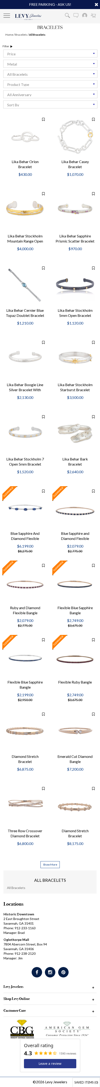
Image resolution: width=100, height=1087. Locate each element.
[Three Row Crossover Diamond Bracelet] (25, 805)
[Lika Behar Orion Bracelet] (25, 136)
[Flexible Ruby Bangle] (75, 657)
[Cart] (93, 15)
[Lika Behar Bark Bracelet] (75, 434)
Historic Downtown (18, 914)
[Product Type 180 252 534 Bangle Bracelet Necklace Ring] (50, 84)
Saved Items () (86, 1082)
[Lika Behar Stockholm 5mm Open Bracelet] (75, 285)
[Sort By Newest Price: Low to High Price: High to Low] (50, 104)
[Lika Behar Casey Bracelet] (75, 136)
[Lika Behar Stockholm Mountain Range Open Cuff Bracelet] (25, 211)
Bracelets (21, 34)
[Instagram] (50, 972)
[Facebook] (37, 972)
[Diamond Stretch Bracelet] (25, 731)
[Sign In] (84, 15)
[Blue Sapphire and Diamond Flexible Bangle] (75, 508)
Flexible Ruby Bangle (75, 682)
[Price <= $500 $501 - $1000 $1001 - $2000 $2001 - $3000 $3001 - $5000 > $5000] (50, 53)
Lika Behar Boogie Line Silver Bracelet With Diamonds (25, 389)
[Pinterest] (63, 972)
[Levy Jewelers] (28, 17)
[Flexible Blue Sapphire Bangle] (75, 582)
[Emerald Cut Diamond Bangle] (75, 731)
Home (9, 34)
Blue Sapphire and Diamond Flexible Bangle (75, 538)
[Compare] (41, 119)
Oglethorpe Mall (16, 940)
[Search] (67, 15)
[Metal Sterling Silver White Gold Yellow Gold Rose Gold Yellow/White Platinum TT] (50, 64)
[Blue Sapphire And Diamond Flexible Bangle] (25, 508)
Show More (50, 864)
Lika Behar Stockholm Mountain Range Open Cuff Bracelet (25, 241)
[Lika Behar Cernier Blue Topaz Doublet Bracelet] (25, 285)
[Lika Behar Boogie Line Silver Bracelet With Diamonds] (25, 359)
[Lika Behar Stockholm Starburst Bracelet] (75, 359)
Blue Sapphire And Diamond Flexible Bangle (25, 538)
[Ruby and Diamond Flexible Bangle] (25, 582)
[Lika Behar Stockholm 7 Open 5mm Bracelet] (25, 434)
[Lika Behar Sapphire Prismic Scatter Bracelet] (75, 211)
